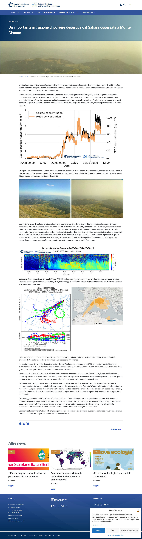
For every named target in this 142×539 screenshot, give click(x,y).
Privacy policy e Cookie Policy (116, 535)
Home (21, 77)
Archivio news (116, 429)
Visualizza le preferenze (129, 530)
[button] (138, 510)
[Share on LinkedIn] (24, 423)
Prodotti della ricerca (46, 12)
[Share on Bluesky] (27, 423)
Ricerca (27, 12)
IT (130, 5)
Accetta (98, 530)
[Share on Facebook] (20, 423)
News (26, 77)
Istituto (14, 12)
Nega (112, 530)
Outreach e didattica (67, 12)
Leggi (10, 486)
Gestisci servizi (97, 525)
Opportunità (88, 12)
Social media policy (54, 535)
